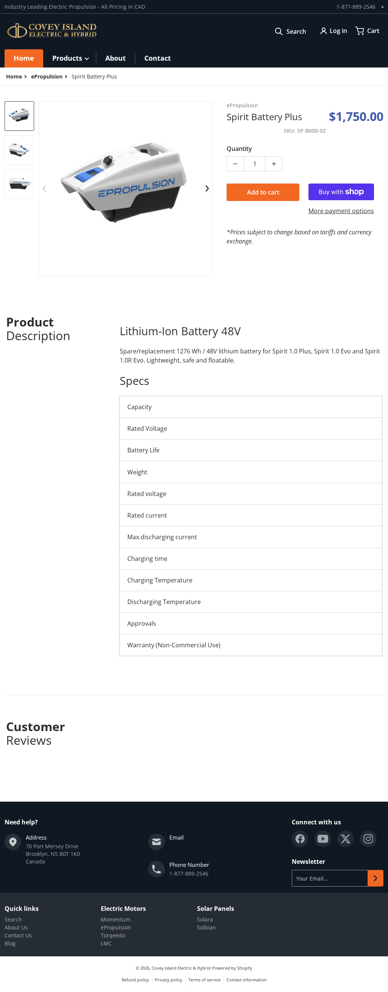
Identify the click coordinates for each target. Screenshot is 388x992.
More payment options (341, 211)
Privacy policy (168, 980)
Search (13, 919)
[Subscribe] (375, 878)
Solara (205, 919)
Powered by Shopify (232, 968)
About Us (16, 927)
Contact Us (18, 935)
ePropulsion (47, 76)
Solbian (206, 927)
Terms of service (204, 980)
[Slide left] (44, 188)
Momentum (115, 919)
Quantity (239, 148)
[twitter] (345, 838)
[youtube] (322, 838)
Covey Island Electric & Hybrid (181, 968)
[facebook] (300, 838)
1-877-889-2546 (355, 6)
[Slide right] (207, 188)
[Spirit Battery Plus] (19, 116)
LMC (106, 943)
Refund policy (135, 980)
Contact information (247, 980)
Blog (10, 943)
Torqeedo (113, 935)
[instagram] (368, 838)
